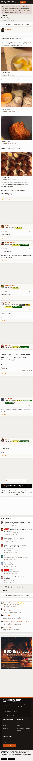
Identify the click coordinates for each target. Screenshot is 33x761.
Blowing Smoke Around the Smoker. (12, 612)
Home (4, 722)
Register (5, 742)
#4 (31, 291)
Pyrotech (6, 580)
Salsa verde (7, 556)
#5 (31, 310)
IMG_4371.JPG (5, 141)
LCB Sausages (13, 570)
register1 (4, 20)
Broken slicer (6, 615)
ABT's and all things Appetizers (20, 557)
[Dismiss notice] (30, 6)
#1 (31, 34)
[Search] (31, 2)
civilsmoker (7, 532)
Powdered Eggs (8, 563)
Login (4, 740)
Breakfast (10, 564)
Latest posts (4, 600)
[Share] (30, 35)
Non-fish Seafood (15, 532)
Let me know (25, 10)
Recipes (19, 722)
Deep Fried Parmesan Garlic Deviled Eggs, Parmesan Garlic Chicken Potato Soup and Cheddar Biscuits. (16, 547)
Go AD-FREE (9, 745)
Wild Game (13, 524)
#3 (31, 248)
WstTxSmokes (7, 557)
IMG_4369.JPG (5, 73)
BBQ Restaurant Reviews (9, 606)
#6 (31, 351)
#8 (31, 445)
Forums (4, 725)
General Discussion (15, 550)
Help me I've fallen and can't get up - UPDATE (16, 621)
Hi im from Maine (8, 627)
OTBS (5, 609)
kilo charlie (7, 539)
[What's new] (27, 2)
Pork (11, 539)
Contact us (5, 728)
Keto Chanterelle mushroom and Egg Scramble (17, 522)
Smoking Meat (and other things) (23, 729)
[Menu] (2, 2)
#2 (31, 231)
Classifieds (20, 733)
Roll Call (5, 630)
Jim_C (5, 564)
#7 (31, 405)
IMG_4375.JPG (5, 177)
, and (11, 199)
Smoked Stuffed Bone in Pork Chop (14, 538)
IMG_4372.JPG (5, 109)
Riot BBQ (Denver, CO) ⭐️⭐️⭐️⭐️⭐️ (13, 603)
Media (18, 725)
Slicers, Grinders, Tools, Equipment (12, 618)
